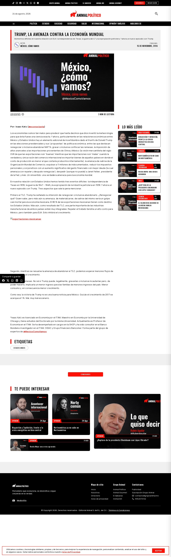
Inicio (93, 489)
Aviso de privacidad (99, 499)
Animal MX (117, 499)
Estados (45, 23)
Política (33, 23)
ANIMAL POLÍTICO (71, 3)
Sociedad (58, 23)
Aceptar (158, 550)
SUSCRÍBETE (139, 3)
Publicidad (136, 489)
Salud (84, 23)
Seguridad (71, 23)
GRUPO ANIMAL (54, 3)
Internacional (98, 23)
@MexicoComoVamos (35, 331)
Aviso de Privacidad (71, 552)
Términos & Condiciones (119, 510)
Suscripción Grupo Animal (143, 492)
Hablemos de (135, 23)
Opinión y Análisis (117, 23)
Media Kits (21, 500)
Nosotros (95, 492)
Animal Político (119, 489)
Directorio (95, 495)
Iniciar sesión (152, 3)
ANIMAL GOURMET (115, 3)
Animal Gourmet (120, 492)
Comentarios (85, 374)
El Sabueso (118, 495)
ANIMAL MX (100, 3)
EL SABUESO (87, 3)
